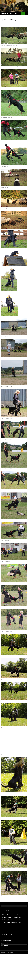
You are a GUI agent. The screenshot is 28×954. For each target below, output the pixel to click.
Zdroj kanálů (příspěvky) (6, 940)
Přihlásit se (3, 938)
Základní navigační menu (26, 13)
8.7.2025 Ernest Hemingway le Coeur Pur (10, 914)
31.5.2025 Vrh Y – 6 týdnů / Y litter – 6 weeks (11, 925)
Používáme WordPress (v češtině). (7, 952)
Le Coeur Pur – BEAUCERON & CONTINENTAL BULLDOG (11, 13)
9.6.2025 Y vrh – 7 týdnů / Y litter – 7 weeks (10, 920)
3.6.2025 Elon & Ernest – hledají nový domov (11, 922)
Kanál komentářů (4, 943)
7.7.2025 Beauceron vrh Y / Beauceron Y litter (11, 917)
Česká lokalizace (4, 945)
